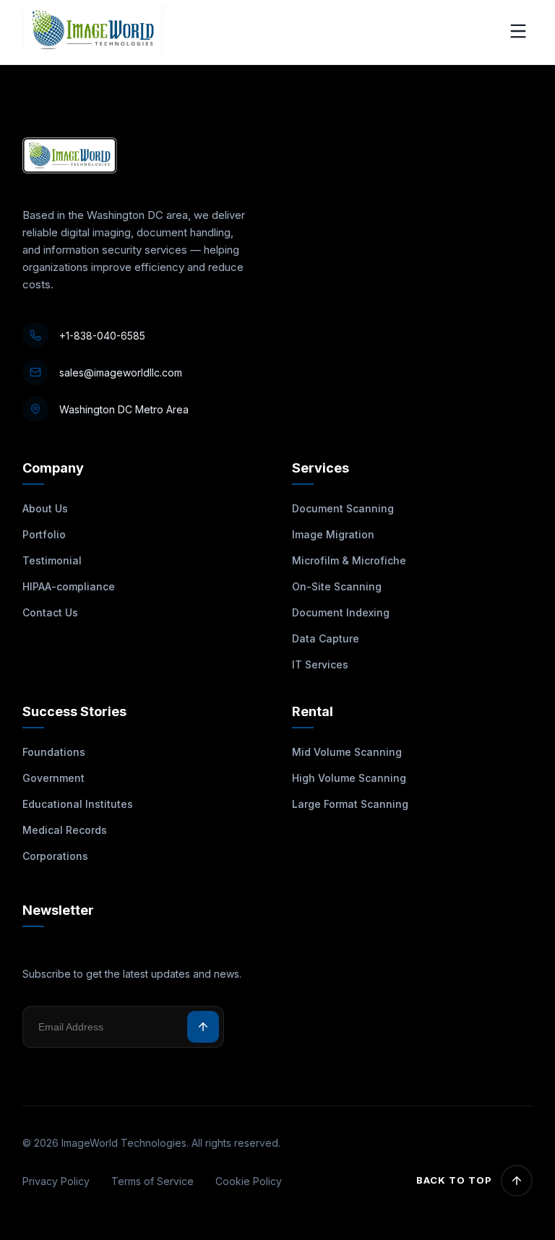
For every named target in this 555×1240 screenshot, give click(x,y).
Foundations (53, 752)
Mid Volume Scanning (347, 752)
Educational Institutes (77, 804)
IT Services (320, 664)
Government (53, 778)
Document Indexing (341, 612)
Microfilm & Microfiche (349, 560)
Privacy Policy (56, 1181)
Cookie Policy (248, 1181)
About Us (45, 508)
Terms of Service (152, 1181)
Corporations (55, 856)
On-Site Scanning (337, 586)
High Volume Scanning (349, 778)
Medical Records (64, 830)
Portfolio (44, 534)
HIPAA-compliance (68, 586)
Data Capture (325, 638)
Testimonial (52, 560)
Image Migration (333, 534)
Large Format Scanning (350, 804)
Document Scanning (343, 508)
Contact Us (50, 612)
